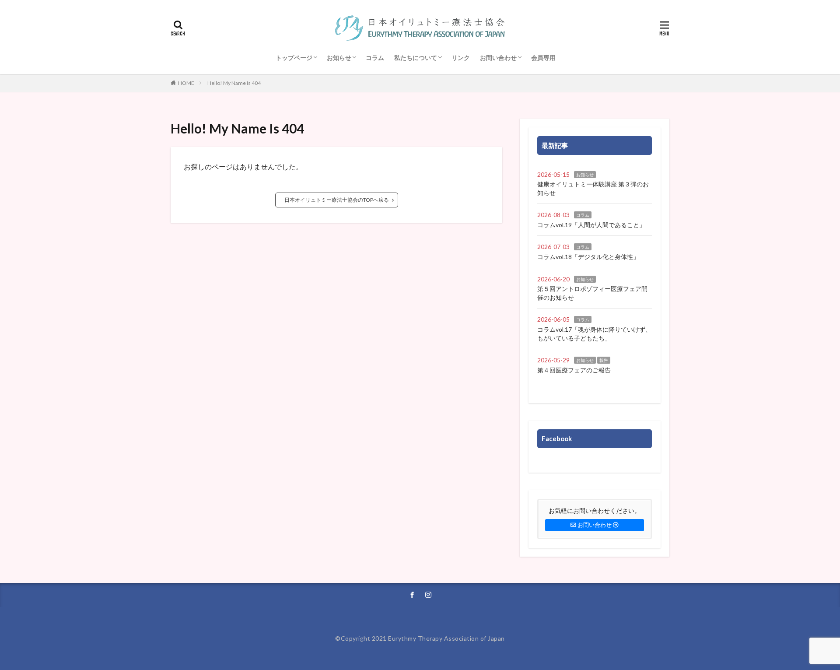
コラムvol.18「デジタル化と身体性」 (588, 256)
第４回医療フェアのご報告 (574, 370)
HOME (186, 83)
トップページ (294, 57)
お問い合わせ (498, 57)
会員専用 (543, 57)
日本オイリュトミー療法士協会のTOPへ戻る (336, 199)
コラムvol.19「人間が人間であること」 (591, 224)
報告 (603, 360)
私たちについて (415, 57)
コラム (375, 57)
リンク (461, 57)
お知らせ (339, 57)
